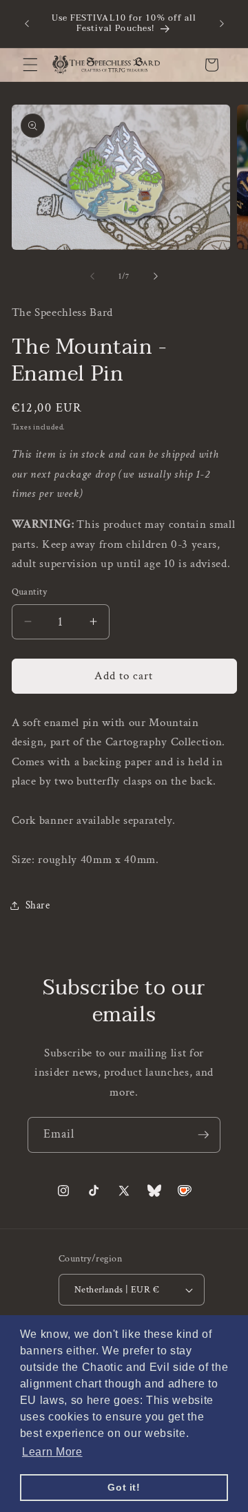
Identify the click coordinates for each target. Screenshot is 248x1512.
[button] (30, 64)
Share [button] (37, 905)
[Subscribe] (203, 1135)
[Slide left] (92, 277)
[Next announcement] (222, 23)
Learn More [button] (52, 1452)
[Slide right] (156, 277)
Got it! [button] (124, 1487)
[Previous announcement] (27, 23)
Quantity (30, 591)
